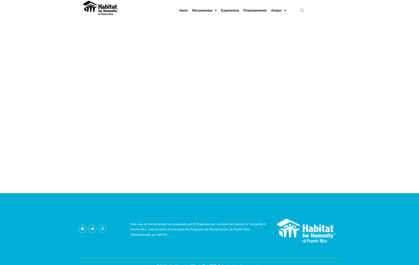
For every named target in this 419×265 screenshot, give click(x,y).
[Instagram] (102, 229)
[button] (302, 10)
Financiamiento (255, 10)
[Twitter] (92, 229)
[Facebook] (82, 229)
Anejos (276, 10)
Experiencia (230, 10)
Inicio (183, 10)
